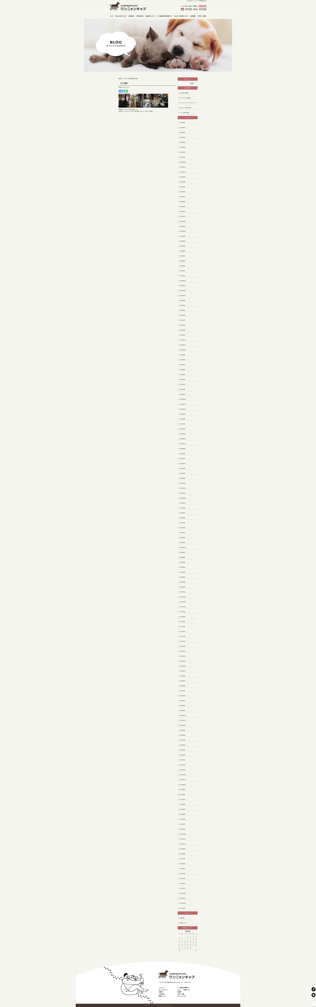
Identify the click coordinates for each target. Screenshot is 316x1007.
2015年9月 (182, 730)
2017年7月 (182, 621)
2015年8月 (182, 735)
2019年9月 (182, 503)
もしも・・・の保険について (181, 16)
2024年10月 (183, 231)
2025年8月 (182, 182)
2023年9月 (182, 295)
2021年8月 (182, 419)
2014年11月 (183, 779)
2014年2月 (182, 824)
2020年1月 (182, 483)
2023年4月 (182, 320)
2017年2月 (182, 646)
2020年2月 (182, 478)
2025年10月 (183, 172)
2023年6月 (182, 310)
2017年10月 (183, 606)
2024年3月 (182, 266)
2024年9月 (182, 236)
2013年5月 (182, 868)
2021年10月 (183, 409)
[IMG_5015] (155, 106)
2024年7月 (182, 246)
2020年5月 (182, 463)
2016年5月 (182, 690)
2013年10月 (183, 844)
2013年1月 (182, 888)
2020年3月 (182, 473)
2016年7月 (182, 681)
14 (184, 942)
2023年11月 (183, 285)
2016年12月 (183, 656)
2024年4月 (182, 261)
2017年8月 (182, 616)
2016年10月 (183, 666)
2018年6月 (182, 567)
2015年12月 (183, 715)
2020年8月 (182, 453)
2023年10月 (183, 290)
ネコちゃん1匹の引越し (185, 107)
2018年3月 (182, 582)
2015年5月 (182, 750)
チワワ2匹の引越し (184, 112)
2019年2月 (182, 537)
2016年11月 (183, 661)
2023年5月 (182, 315)
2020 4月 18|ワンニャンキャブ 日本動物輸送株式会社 (197, 0)
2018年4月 (182, 577)
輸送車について (150, 16)
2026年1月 (182, 157)
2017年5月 (182, 631)
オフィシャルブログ (181, 996)
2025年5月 (182, 196)
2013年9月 (182, 849)
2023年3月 (182, 325)
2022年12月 (183, 340)
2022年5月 (182, 374)
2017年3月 (182, 641)
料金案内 (131, 16)
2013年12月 (183, 834)
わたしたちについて (121, 16)
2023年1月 (182, 335)
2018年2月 (182, 587)
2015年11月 (183, 720)
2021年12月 (183, 399)
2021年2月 (182, 434)
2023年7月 (182, 305)
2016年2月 (182, 705)
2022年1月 (182, 394)
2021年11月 (183, 404)
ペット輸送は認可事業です (164, 16)
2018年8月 (182, 557)
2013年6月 (182, 863)
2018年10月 (183, 547)
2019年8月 (182, 508)
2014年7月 (182, 799)
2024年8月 (182, 241)
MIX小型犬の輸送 (184, 93)
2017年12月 (183, 597)
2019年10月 (183, 498)
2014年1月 (182, 829)
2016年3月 (182, 700)
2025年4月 (182, 201)
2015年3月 (182, 760)
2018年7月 (182, 562)
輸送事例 (182, 918)
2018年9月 (182, 552)
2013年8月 (182, 853)
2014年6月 (182, 804)
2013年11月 (183, 839)
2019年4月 (182, 527)
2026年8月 (182, 122)
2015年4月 (182, 755)
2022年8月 (182, 359)
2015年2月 (182, 765)
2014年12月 (183, 774)
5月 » (196, 950)
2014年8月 (182, 794)
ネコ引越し (124, 83)
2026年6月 (182, 132)
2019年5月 (182, 522)
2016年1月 (182, 710)
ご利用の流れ (140, 16)
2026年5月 (182, 137)
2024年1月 (182, 275)
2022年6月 (182, 369)
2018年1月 (182, 592)
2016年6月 (182, 686)
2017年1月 (182, 651)
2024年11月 (183, 226)
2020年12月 (183, 438)
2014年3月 (182, 819)
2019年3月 (182, 532)
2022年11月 (183, 345)
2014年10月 (183, 784)
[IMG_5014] (130, 106)
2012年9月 (182, 908)
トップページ (111, 16)
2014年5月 (182, 809)
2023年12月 (183, 280)
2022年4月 (182, 379)
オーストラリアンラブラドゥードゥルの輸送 (189, 103)
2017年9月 (182, 611)
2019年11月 (183, 493)
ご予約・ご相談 (202, 16)
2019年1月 (182, 542)
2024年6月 (182, 251)
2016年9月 (182, 671)
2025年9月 (182, 177)
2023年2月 (182, 330)
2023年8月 (182, 300)
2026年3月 (182, 147)
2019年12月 (183, 488)
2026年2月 (182, 152)
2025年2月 (182, 211)
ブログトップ (187, 79)
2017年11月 (183, 602)
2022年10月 (183, 350)
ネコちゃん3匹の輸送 (185, 98)
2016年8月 (182, 676)
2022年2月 (182, 389)
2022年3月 (182, 384)
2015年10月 (183, 725)
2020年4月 (182, 468)
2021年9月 (182, 414)
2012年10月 (183, 903)
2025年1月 (182, 216)
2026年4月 (182, 142)
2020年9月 (182, 448)
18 (196, 942)
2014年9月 (182, 789)
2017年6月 (182, 626)
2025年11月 (183, 167)
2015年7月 (182, 740)
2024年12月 (183, 221)
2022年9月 (182, 354)
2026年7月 (182, 127)
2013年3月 (182, 878)
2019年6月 (182, 518)
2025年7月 (182, 187)
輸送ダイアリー (184, 923)
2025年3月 (182, 206)
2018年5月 (182, 572)
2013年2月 (182, 883)
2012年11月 (183, 898)
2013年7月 (182, 858)
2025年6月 (182, 191)
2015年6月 (182, 745)
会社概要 (193, 16)
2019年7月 (182, 513)
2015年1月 (182, 770)
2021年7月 (182, 424)
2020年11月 (183, 443)
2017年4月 (182, 636)
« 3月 (179, 950)
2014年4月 (182, 814)
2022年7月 (182, 364)
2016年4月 (182, 695)
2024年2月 (182, 270)
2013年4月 (182, 873)
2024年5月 (182, 256)
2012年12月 (183, 893)
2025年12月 (183, 162)
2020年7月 (182, 458)
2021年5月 (182, 429)
